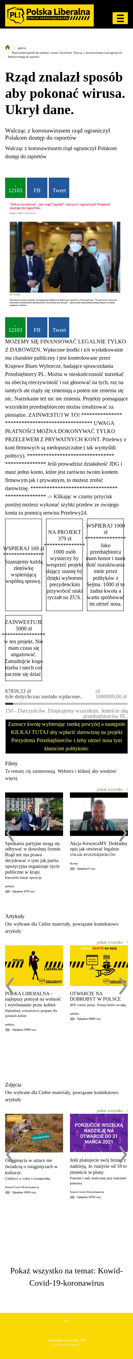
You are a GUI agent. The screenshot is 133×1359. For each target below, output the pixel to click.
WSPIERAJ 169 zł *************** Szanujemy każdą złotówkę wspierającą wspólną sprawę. (23, 565)
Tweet (59, 190)
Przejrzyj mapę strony (66, 1344)
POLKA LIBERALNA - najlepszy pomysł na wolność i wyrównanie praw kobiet (33, 999)
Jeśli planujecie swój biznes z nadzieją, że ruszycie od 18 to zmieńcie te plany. (98, 1166)
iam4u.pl (67, 1340)
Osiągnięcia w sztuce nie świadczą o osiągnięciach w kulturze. (31, 1166)
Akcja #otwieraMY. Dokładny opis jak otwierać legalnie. (99, 846)
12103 (15, 190)
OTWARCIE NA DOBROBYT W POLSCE (95, 996)
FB (37, 190)
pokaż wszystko (110, 789)
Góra (66, 1328)
